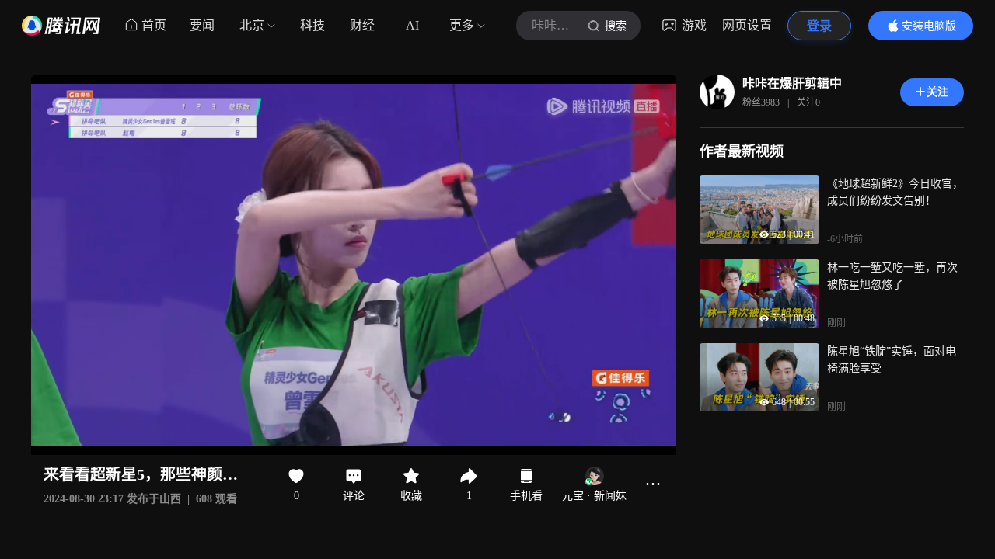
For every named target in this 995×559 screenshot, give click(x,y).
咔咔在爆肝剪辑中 (792, 83)
